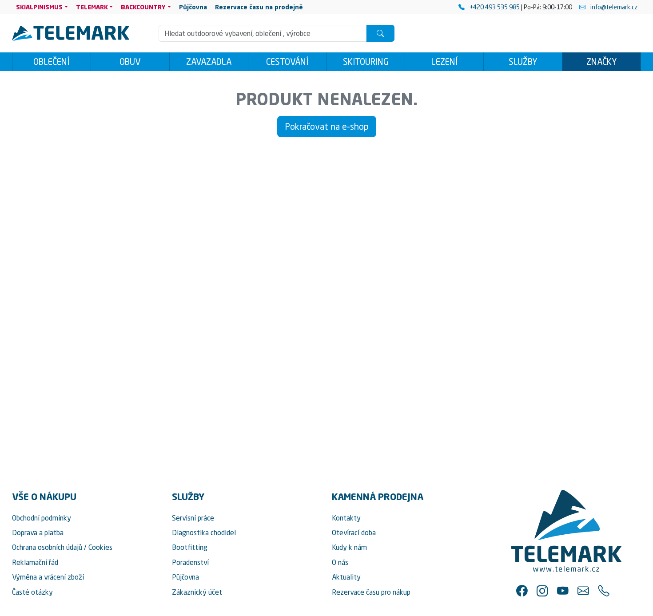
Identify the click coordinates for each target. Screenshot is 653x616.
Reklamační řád (35, 562)
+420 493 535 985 (494, 7)
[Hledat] (380, 33)
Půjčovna (185, 576)
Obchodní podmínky (41, 517)
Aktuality (346, 576)
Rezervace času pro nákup (371, 592)
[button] (522, 591)
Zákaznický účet (197, 592)
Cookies (100, 547)
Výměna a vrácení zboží (48, 576)
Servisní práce (193, 517)
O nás (340, 562)
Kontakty (346, 517)
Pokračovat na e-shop (327, 126)
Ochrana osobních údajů (47, 547)
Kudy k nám (349, 547)
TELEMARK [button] (92, 7)
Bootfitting (189, 547)
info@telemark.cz (613, 7)
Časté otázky (32, 592)
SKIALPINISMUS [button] (39, 7)
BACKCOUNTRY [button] (143, 7)
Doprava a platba (38, 532)
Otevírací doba (354, 532)
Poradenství (190, 562)
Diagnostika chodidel (204, 532)
